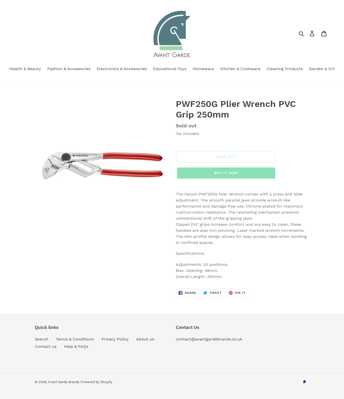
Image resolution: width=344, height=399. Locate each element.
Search (41, 339)
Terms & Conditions (75, 339)
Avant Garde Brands (63, 382)
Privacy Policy (115, 339)
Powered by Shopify (96, 382)
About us (145, 339)
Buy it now (226, 173)
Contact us (45, 346)
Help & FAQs (76, 346)
